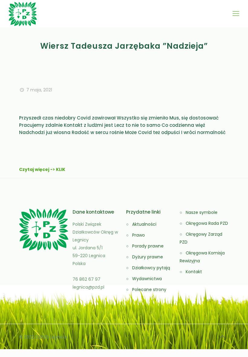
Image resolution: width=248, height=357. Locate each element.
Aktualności (144, 224)
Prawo (138, 235)
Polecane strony (149, 290)
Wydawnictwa (147, 279)
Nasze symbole (201, 212)
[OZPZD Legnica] (22, 13)
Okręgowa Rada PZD (207, 223)
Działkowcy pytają (151, 268)
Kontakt (194, 272)
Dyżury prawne (147, 257)
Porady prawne (148, 246)
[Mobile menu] (236, 13)
